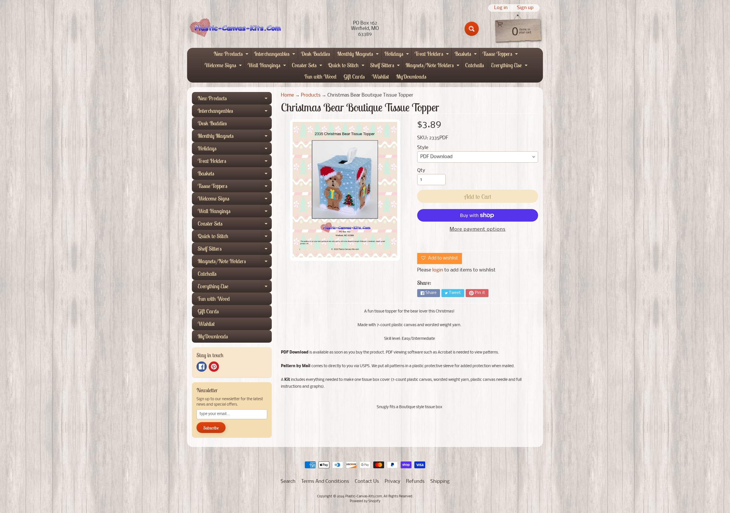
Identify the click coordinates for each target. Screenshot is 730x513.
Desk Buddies (315, 53)
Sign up (525, 8)
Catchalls (474, 65)
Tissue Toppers (500, 55)
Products (311, 95)
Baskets (466, 55)
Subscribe (211, 428)
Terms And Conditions (325, 481)
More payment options (478, 229)
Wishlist (380, 76)
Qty (421, 170)
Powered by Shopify (365, 501)
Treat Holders (432, 55)
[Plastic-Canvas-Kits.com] (234, 29)
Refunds (415, 481)
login (437, 270)
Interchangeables (275, 55)
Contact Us (367, 481)
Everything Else (510, 66)
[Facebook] (201, 366)
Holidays (397, 55)
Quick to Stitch (347, 66)
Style (422, 147)
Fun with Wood (320, 76)
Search (288, 481)
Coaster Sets (308, 66)
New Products (232, 55)
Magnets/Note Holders (433, 66)
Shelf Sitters (385, 66)
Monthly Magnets (358, 55)
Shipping (440, 481)
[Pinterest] (214, 366)
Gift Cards (354, 76)
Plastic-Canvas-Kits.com (363, 496)
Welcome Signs (223, 66)
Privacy (392, 481)
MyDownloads (411, 76)
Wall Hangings (267, 66)
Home (287, 95)
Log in (501, 8)
